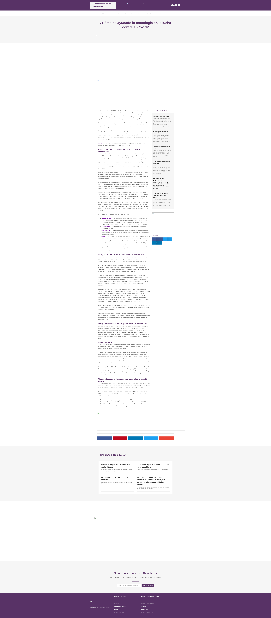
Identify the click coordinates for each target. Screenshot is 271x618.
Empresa (116, 603)
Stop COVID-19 (106, 230)
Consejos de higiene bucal (161, 116)
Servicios (140, 13)
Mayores (116, 609)
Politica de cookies (119, 612)
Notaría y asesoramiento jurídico (163, 13)
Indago (100, 143)
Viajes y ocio (132, 13)
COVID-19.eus (106, 236)
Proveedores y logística (120, 13)
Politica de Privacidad (147, 612)
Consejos (148, 13)
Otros (143, 599)
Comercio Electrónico (105, 13)
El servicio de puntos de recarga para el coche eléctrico (160, 195)
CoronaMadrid (106, 226)
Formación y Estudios (120, 606)
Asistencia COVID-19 (107, 218)
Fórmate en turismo (159, 178)
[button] (180, 13)
